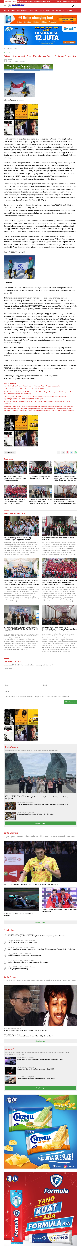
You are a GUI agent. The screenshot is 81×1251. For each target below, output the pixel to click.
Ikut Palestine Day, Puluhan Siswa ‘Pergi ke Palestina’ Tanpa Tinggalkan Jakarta (32, 386)
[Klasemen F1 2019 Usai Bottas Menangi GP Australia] (21, 899)
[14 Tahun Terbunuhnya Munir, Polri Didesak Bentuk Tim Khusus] (40, 1005)
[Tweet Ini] (63, 452)
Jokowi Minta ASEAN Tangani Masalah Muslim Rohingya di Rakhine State (42, 804)
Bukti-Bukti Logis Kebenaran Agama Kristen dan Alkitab (28, 962)
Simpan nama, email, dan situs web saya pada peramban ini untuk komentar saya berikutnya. (37, 696)
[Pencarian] (76, 5)
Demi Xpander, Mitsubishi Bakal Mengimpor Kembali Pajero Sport (40, 1059)
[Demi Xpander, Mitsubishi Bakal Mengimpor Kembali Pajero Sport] (10, 1061)
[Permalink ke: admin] (5, 60)
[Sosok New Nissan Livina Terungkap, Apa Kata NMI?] (10, 1071)
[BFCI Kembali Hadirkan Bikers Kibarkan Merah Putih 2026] (40, 467)
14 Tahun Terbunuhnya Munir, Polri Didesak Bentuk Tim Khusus (25, 1030)
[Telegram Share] (71, 452)
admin (10, 60)
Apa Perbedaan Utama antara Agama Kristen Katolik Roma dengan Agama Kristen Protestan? (42, 949)
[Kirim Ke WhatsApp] (75, 452)
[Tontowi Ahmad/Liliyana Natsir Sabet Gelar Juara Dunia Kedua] (59, 898)
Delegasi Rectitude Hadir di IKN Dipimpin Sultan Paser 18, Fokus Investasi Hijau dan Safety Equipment (36, 798)
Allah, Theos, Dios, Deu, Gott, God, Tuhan (22, 942)
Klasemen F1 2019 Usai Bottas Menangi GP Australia (18, 914)
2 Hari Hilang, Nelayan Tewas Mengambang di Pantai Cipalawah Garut (28, 1036)
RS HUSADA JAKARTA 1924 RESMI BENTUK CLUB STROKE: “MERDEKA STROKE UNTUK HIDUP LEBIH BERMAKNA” (37, 403)
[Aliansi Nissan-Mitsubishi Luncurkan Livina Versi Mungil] (10, 1080)
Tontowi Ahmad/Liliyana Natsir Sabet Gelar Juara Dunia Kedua (59, 910)
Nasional (7, 53)
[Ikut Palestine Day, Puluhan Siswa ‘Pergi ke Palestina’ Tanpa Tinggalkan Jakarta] (15, 467)
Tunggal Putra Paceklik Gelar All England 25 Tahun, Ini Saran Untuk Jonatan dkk (31, 884)
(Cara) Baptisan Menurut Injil (18, 969)
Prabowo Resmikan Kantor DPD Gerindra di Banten (35, 814)
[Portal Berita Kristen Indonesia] (16, 5)
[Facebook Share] (58, 452)
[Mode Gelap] (72, 5)
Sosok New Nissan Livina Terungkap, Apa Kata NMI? (35, 1069)
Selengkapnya (40, 823)
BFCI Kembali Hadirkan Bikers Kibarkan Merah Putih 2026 (24, 389)
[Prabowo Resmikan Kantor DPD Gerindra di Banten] (10, 816)
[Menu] (5, 5)
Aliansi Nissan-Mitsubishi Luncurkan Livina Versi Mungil (36, 1079)
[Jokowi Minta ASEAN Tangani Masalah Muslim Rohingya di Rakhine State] (10, 806)
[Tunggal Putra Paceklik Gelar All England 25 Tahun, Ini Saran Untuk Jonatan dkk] (40, 861)
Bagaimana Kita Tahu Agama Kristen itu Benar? (25, 956)
